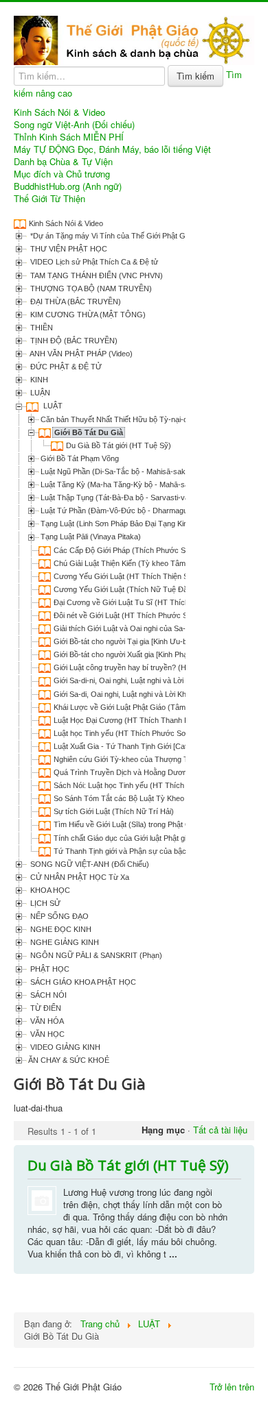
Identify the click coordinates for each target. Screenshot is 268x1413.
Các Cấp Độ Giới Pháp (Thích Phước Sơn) (125, 550)
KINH (38, 380)
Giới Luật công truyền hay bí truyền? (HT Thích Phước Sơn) (155, 667)
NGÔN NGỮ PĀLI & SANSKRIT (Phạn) (95, 955)
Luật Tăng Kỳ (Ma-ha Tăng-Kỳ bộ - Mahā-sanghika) (127, 484)
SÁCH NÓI (47, 995)
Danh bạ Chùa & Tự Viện (63, 162)
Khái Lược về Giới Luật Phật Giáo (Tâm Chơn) (131, 707)
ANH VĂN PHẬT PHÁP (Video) (80, 353)
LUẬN (39, 393)
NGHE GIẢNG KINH (63, 942)
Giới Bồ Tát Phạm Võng (80, 458)
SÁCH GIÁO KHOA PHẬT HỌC (82, 982)
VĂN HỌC (46, 1034)
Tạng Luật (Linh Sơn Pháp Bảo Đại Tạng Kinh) (117, 523)
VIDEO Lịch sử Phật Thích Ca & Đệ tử (93, 262)
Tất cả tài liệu (220, 1129)
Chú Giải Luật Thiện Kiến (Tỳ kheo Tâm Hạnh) (131, 563)
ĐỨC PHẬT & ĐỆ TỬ (65, 367)
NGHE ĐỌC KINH (59, 929)
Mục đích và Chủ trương (62, 174)
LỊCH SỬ (44, 903)
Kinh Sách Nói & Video (59, 112)
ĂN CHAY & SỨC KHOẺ (68, 1060)
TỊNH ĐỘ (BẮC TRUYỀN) (73, 340)
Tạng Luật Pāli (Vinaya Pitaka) (91, 536)
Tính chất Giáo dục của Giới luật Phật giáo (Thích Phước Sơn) (158, 838)
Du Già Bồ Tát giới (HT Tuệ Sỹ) (118, 445)
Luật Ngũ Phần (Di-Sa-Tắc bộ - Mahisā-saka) (116, 471)
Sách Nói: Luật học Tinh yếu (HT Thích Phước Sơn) (140, 785)
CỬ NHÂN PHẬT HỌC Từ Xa (78, 877)
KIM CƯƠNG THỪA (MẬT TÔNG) (87, 314)
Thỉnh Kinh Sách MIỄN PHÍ (69, 137)
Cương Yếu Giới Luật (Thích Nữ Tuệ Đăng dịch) (134, 589)
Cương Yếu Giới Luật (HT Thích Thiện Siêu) (127, 576)
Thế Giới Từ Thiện (49, 199)
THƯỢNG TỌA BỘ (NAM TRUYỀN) (90, 288)
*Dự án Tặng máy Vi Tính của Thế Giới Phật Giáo (111, 236)
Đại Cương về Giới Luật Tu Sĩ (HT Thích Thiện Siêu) (141, 602)
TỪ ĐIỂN (44, 1008)
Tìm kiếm (195, 75)
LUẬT (52, 406)
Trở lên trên (232, 1386)
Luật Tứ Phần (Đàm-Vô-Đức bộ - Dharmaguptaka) (125, 510)
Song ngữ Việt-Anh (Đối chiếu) (74, 125)
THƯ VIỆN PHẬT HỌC (67, 249)
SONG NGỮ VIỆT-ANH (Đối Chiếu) (88, 864)
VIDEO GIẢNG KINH (64, 1047)
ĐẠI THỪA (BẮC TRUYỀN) (74, 301)
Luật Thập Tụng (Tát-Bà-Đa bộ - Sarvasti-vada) (120, 497)
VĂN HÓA (46, 1021)
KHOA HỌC (49, 890)
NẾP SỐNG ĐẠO (58, 916)
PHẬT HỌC (48, 969)
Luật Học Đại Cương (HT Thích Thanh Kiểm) (128, 720)
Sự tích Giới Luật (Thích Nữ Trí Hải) (114, 811)
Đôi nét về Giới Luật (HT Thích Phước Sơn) (126, 615)
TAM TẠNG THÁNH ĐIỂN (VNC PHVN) (95, 275)
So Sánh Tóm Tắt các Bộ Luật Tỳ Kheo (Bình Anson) (142, 798)
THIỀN (40, 327)
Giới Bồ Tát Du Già (88, 432)
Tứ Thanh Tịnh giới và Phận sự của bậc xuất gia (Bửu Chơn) (155, 851)
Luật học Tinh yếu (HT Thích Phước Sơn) (123, 733)
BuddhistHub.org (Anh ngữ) (68, 186)
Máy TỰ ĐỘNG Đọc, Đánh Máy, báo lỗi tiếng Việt (112, 149)
